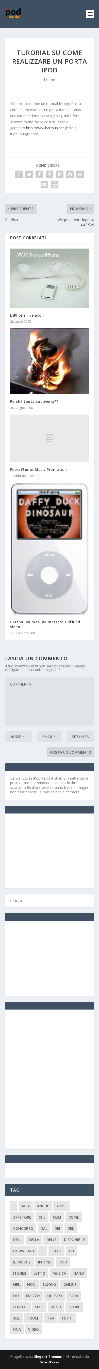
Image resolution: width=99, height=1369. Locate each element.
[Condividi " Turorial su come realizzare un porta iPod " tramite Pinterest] (49, 174)
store (74, 1307)
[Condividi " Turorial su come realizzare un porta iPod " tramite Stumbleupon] (80, 174)
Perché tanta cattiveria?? (34, 401)
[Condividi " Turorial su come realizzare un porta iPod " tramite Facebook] (19, 174)
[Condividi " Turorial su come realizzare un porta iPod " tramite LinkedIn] (60, 174)
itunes (19, 1273)
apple (61, 1206)
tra (50, 1318)
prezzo (33, 1295)
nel (16, 1284)
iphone (44, 1262)
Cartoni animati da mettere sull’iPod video (45, 624)
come (74, 1217)
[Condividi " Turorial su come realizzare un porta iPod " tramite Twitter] (29, 174)
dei (57, 1228)
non (31, 1284)
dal (44, 1228)
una (17, 1329)
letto (39, 1273)
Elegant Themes (48, 1356)
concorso (23, 1228)
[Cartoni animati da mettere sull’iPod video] (49, 549)
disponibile (74, 1239)
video (33, 1329)
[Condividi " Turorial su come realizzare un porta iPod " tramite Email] (44, 184)
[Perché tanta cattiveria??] (49, 361)
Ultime (49, 79)
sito (39, 1307)
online (70, 1284)
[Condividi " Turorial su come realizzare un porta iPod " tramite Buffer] (70, 174)
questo (54, 1295)
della (34, 1239)
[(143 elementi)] (13, 1206)
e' (42, 1250)
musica (59, 1273)
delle (51, 1239)
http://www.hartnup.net (45, 127)
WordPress (49, 1362)
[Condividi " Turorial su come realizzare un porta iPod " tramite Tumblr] (39, 174)
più (16, 1295)
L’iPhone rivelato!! (27, 315)
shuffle (20, 1307)
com (57, 1217)
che (42, 1217)
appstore (22, 1217)
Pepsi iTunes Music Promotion (38, 469)
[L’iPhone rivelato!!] (49, 278)
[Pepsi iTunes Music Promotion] (49, 438)
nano (78, 1273)
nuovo (49, 1284)
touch (33, 1318)
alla (26, 1206)
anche (43, 1206)
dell (17, 1239)
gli (71, 1250)
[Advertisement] (48, 850)
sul (16, 1318)
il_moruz (22, 1262)
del (71, 1228)
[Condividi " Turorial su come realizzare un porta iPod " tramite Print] (55, 184)
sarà (73, 1295)
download (23, 1250)
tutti (67, 1318)
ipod (63, 1262)
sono (56, 1307)
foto (56, 1250)
